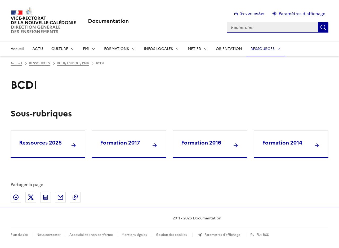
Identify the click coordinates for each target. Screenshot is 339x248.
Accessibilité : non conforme (91, 234)
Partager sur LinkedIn (45, 197)
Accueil (17, 49)
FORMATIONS (116, 49)
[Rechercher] (323, 27)
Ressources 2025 (40, 143)
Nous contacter (49, 234)
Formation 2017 (120, 143)
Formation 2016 (201, 143)
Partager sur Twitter (30, 197)
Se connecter (252, 13)
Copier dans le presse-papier (75, 197)
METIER (194, 49)
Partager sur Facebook (16, 197)
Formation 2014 (282, 143)
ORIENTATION (229, 49)
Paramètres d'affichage (302, 13)
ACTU (37, 49)
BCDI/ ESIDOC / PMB (73, 63)
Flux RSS (262, 234)
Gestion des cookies (171, 234)
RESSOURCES (263, 49)
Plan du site (19, 234)
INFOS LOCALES (158, 49)
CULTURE (59, 49)
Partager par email (60, 197)
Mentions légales (134, 234)
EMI (86, 49)
